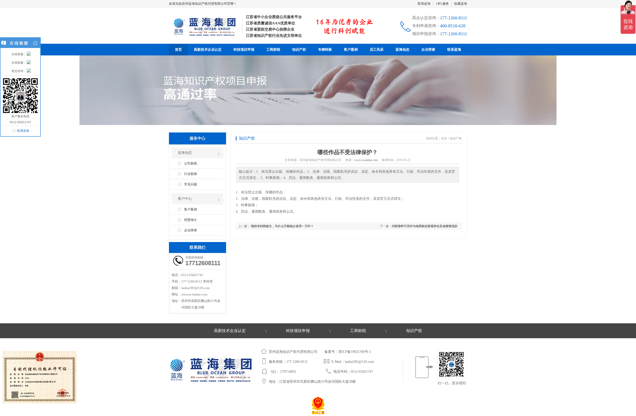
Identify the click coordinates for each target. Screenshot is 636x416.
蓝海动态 (402, 49)
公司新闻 (190, 163)
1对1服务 (442, 3)
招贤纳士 (190, 220)
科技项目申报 (244, 49)
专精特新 (325, 49)
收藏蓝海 (460, 3)
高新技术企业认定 (208, 49)
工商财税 (273, 49)
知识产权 (299, 49)
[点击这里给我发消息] (29, 54)
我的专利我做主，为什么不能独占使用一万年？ (282, 226)
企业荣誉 (428, 49)
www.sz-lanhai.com (366, 160)
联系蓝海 (424, 3)
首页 (178, 49)
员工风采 (377, 49)
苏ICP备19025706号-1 (354, 352)
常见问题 (190, 184)
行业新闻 (190, 174)
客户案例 (351, 49)
